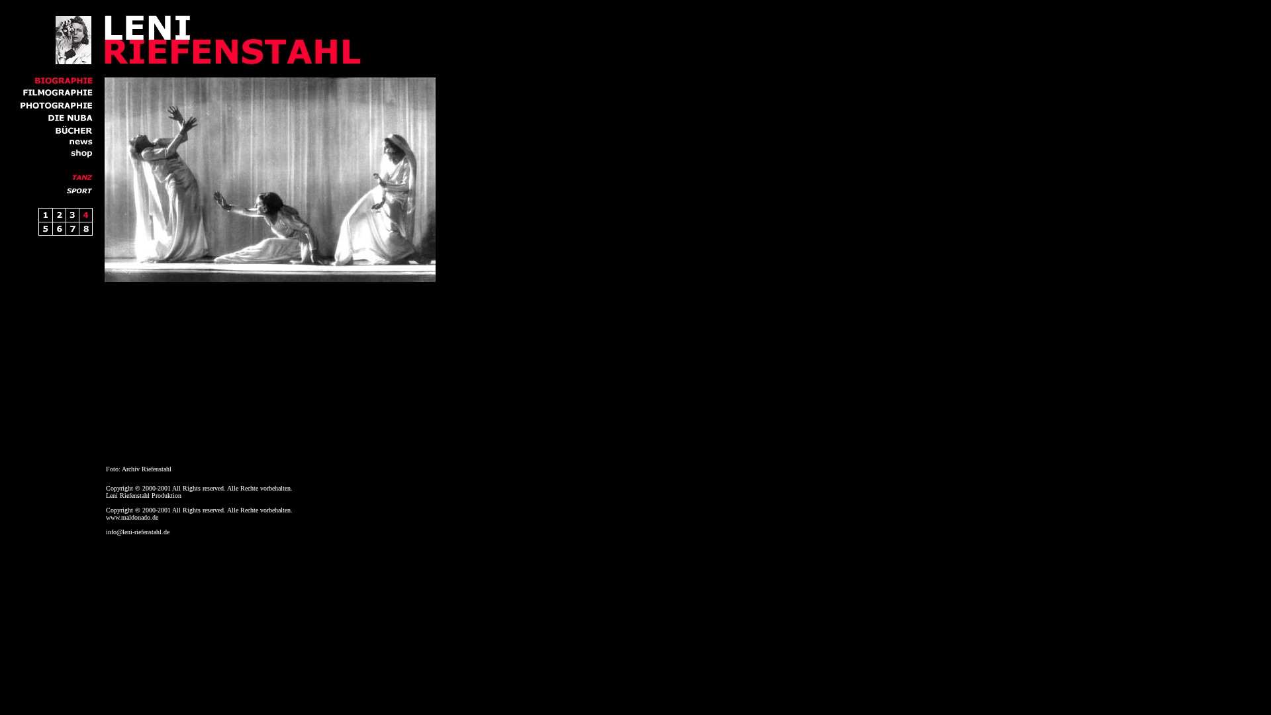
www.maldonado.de (132, 517)
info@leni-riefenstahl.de (137, 532)
